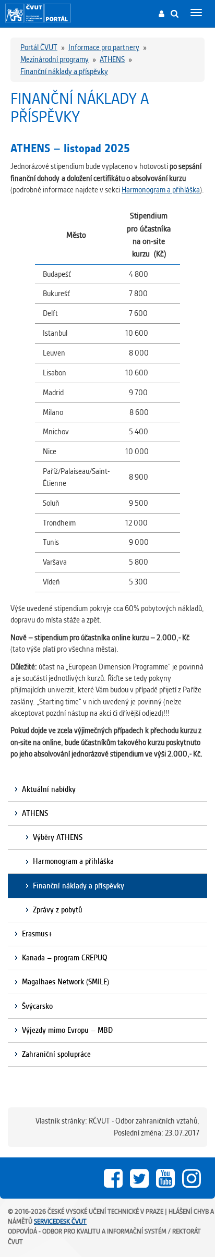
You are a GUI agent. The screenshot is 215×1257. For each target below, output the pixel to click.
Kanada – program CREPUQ (65, 957)
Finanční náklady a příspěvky (78, 885)
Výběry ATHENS (57, 837)
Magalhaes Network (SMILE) (65, 981)
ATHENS (35, 813)
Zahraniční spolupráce (56, 1054)
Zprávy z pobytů (57, 909)
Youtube (165, 1178)
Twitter (139, 1178)
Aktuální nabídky (49, 789)
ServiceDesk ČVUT (60, 1221)
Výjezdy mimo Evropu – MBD (67, 1030)
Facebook (113, 1178)
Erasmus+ (37, 933)
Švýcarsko (37, 1006)
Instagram (191, 1178)
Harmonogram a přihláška (161, 189)
